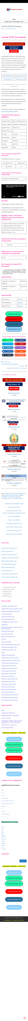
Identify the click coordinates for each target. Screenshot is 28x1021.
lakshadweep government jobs (9, 657)
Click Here (20, 299)
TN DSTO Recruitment (7, 591)
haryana (3, 639)
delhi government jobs (7, 631)
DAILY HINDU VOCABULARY (14, 527)
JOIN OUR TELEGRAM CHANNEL (9, 111)
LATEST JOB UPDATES (14, 507)
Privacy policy (7, 917)
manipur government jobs (8, 665)
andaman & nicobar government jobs (11, 608)
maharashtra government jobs (9, 663)
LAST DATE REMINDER (14, 516)
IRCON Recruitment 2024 (14, 469)
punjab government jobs (8, 681)
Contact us (12, 917)
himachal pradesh (6, 642)
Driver (2, 847)
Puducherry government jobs (9, 679)
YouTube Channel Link (14, 319)
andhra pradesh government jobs (10, 611)
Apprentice (3, 843)
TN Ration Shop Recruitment (8, 589)
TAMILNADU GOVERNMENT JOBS (14, 503)
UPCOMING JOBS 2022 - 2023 (14, 523)
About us (21, 917)
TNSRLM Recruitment (7, 595)
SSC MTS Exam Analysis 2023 (14, 530)
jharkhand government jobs (9, 647)
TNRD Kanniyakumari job (14, 454)
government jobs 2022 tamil (10, 495)
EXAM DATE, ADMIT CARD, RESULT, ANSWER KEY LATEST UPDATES (12, 721)
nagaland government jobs (8, 673)
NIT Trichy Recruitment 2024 (14, 483)
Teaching (3, 839)
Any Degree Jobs (5, 798)
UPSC (2, 832)
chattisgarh (4, 624)
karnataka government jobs (9, 649)
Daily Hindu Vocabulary (7, 727)
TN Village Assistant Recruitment (9, 587)
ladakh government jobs (8, 655)
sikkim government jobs (8, 686)
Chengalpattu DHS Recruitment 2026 (10, 557)
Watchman (3, 849)
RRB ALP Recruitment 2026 (8, 567)
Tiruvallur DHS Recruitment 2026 (9, 548)
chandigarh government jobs (9, 622)
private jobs (3, 837)
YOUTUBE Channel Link (8, 75)
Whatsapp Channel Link (14, 744)
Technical (3, 845)
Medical (3, 841)
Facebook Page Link (8, 78)
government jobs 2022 (9, 493)
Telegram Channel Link (20, 75)
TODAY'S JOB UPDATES (14, 520)
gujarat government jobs (8, 636)
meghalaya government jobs (9, 668)
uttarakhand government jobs (9, 697)
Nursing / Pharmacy (5, 814)
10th (2, 790)
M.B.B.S (3, 811)
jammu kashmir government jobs (10, 644)
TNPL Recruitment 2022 (14, 393)
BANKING (3, 836)
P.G (2, 816)
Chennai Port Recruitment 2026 (8, 564)
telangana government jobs (9, 689)
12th (2, 792)
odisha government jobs (8, 676)
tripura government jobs (8, 692)
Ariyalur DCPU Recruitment (10, 28)
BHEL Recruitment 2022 (14, 409)
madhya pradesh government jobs (10, 660)
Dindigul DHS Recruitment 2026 (9, 561)
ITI (2, 808)
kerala (3, 652)
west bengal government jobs (9, 700)
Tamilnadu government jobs (9, 606)
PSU (2, 834)
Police (2, 828)
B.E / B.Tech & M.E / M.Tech (7, 800)
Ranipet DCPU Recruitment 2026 (9, 554)
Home (2, 710)
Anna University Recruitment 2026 (9, 573)
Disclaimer (17, 917)
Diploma (3, 806)
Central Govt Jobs (5, 718)
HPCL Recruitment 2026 (7, 551)
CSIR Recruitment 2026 (6, 570)
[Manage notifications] (24, 1018)
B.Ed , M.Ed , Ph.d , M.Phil (7, 803)
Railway (3, 826)
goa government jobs (7, 634)
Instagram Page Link (14, 739)
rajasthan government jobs (8, 684)
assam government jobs (8, 616)
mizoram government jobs (8, 671)
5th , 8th (3, 795)
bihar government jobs (7, 619)
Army (2, 830)
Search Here (3, 858)
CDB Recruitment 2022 (14, 427)
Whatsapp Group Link (20, 78)
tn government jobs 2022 (17, 498)
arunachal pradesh (6, 614)
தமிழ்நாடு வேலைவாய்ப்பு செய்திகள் (14, 534)
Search (23, 860)
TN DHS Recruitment (7, 593)
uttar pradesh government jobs (9, 694)
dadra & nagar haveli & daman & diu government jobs (11, 627)
